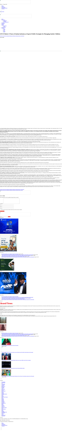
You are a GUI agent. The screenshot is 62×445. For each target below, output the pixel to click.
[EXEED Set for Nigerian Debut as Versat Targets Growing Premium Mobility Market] (6, 367)
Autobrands (3, 384)
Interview (3, 400)
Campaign (4, 21)
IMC (2, 397)
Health (2, 396)
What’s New (5, 20)
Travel (2, 413)
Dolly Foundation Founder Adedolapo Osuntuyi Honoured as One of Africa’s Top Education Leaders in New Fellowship (18, 299)
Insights (3, 24)
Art (2, 383)
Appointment (3, 382)
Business (3, 22)
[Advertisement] (31, 44)
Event (2, 391)
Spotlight (3, 411)
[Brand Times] (2, 11)
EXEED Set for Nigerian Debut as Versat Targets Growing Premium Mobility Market (13, 256)
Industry (3, 398)
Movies (3, 403)
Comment (1, 203)
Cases (2, 388)
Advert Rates (3, 7)
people (2, 406)
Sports (4, 29)
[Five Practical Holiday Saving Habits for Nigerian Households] (6, 344)
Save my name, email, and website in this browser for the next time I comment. (11, 209)
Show (2, 408)
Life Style (3, 402)
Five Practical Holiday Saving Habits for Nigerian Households (10, 296)
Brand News (3, 19)
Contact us (3, 8)
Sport (2, 409)
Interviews (3, 401)
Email (1, 206)
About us (3, 6)
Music (2, 404)
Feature (3, 394)
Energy (4, 26)
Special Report (4, 27)
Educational (3, 389)
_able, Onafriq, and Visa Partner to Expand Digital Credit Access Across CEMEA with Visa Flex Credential (16, 255)
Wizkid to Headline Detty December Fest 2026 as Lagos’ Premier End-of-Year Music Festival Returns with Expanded (17, 254)
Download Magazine (4, 425)
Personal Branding (4, 407)
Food (4, 30)
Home (2, 5)
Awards (3, 385)
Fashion (3, 392)
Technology (3, 23)
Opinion (3, 405)
